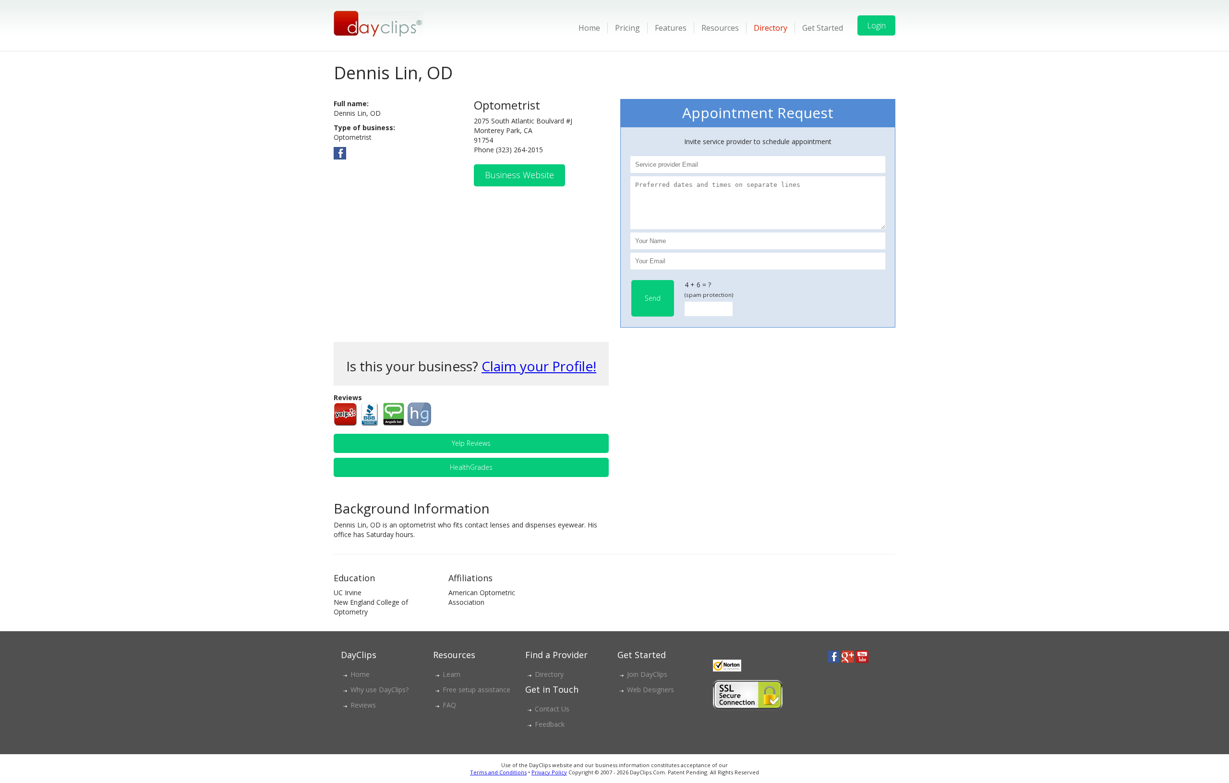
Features (671, 28)
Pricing (627, 28)
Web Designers (650, 689)
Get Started (822, 28)
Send (653, 298)
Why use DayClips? (379, 689)
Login (876, 25)
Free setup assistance (476, 689)
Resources (720, 28)
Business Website (519, 175)
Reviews (363, 705)
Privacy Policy (549, 772)
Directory (770, 28)
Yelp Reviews (471, 443)
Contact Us (552, 708)
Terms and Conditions (498, 772)
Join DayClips (647, 674)
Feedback (550, 724)
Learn (451, 674)
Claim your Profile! (539, 366)
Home (589, 28)
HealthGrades (471, 467)
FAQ (449, 705)
